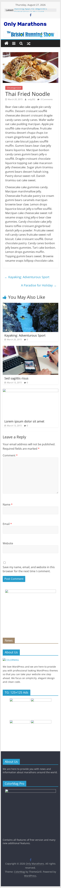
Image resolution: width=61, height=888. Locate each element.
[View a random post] (28, 43)
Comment (10, 455)
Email (7, 524)
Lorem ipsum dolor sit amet (24, 421)
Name (8, 504)
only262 (32, 99)
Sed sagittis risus (16, 378)
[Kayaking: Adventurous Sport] (30, 305)
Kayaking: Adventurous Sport (26, 277)
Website (8, 543)
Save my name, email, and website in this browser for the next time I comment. (29, 569)
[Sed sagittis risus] (30, 348)
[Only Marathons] (6, 43)
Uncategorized (14, 87)
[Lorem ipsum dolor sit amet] (30, 391)
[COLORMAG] (11, 659)
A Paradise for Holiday (39, 285)
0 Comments (46, 99)
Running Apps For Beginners (30, 10)
